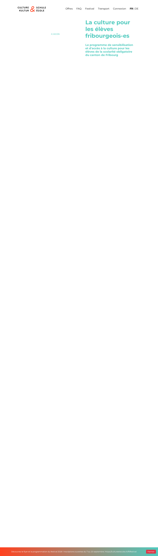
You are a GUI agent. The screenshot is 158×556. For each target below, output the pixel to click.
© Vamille (55, 34)
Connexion (119, 8)
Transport (103, 8)
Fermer (151, 552)
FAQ (78, 8)
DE (136, 8)
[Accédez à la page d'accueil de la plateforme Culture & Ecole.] (32, 9)
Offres (69, 8)
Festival (89, 8)
